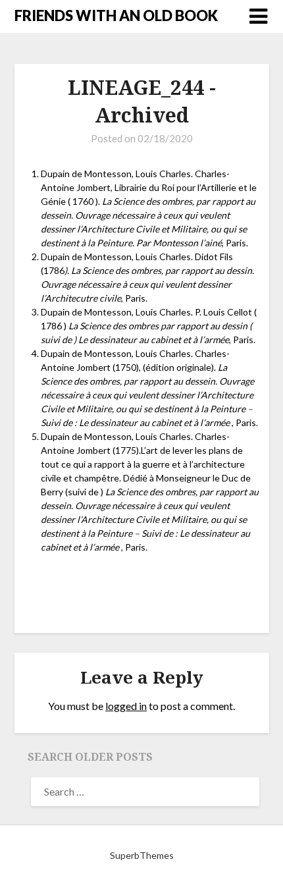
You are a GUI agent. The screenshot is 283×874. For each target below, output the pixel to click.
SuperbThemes (142, 855)
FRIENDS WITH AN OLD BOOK (116, 15)
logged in (126, 705)
